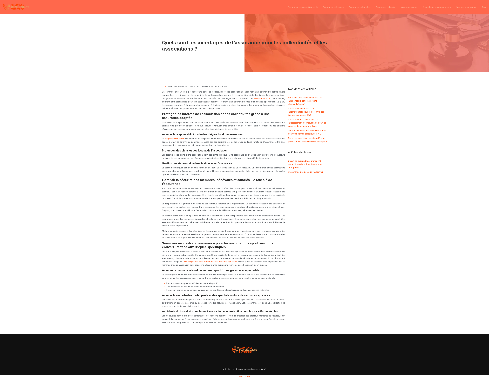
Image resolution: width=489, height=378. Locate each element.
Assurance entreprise (333, 7)
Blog (483, 7)
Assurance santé (409, 7)
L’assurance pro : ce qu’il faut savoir (305, 172)
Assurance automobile (360, 7)
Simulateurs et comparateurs (437, 7)
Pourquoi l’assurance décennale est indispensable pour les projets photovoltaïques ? (305, 100)
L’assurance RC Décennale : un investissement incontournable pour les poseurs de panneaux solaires (307, 122)
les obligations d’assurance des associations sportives (210, 261)
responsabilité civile (174, 138)
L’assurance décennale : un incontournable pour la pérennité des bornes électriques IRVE (306, 111)
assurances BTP (262, 98)
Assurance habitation (386, 7)
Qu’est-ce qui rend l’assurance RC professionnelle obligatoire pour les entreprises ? (305, 164)
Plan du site (244, 376)
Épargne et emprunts (466, 7)
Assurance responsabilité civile (303, 7)
